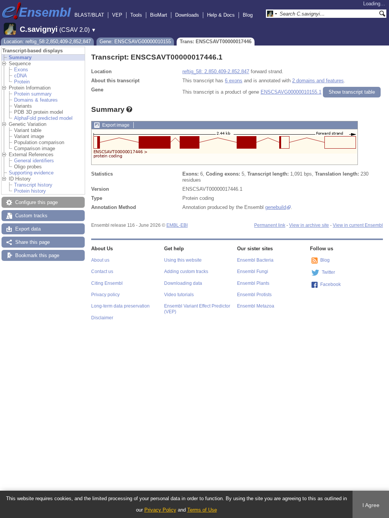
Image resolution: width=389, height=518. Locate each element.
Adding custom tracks (186, 271)
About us (100, 260)
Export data (28, 229)
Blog (248, 15)
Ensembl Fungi (252, 271)
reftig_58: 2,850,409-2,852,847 (215, 71)
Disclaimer (102, 318)
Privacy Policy (160, 510)
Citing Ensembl (107, 283)
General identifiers (34, 160)
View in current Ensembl (358, 225)
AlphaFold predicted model (43, 118)
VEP (117, 15)
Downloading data (183, 283)
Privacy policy (105, 294)
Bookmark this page (37, 255)
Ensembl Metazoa (255, 306)
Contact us (102, 271)
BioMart (158, 15)
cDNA (20, 75)
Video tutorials (179, 294)
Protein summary (33, 94)
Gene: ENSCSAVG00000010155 (135, 41)
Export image (116, 125)
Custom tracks (31, 215)
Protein (22, 82)
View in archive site (309, 225)
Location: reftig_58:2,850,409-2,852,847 (47, 41)
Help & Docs (221, 15)
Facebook (330, 284)
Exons (21, 69)
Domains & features (36, 100)
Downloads (187, 15)
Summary (20, 57)
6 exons (233, 80)
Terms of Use (202, 510)
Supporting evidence (31, 173)
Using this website (183, 260)
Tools (136, 15)
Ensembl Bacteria (255, 260)
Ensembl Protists (254, 294)
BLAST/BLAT (89, 15)
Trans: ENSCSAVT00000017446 (215, 41)
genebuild (275, 207)
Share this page (32, 242)
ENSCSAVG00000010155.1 (291, 92)
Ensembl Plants (253, 283)
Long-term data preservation (120, 306)
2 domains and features (318, 80)
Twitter (328, 272)
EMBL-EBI (177, 225)
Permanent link (269, 225)
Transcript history (33, 185)
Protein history (30, 191)
